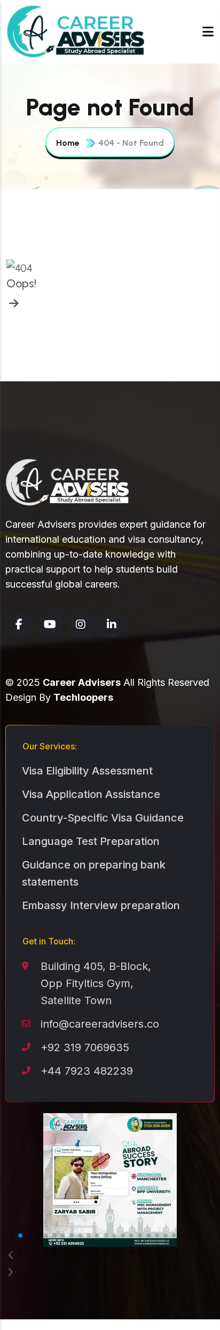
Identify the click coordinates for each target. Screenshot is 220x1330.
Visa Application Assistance (91, 794)
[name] (12, 303)
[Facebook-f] (18, 624)
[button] (12, 1235)
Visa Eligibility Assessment (87, 770)
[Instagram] (80, 624)
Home (68, 143)
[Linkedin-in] (111, 624)
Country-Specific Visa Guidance (103, 817)
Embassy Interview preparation (101, 905)
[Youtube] (49, 624)
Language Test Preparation (91, 841)
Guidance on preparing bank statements (94, 873)
